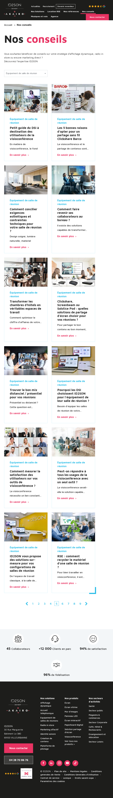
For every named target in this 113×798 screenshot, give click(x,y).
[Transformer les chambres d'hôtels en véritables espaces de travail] (26, 272)
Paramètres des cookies (52, 781)
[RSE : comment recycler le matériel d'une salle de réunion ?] (73, 526)
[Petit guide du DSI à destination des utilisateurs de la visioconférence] (26, 98)
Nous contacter (18, 748)
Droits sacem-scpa (84, 778)
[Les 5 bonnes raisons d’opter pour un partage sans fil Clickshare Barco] (73, 98)
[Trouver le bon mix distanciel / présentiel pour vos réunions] (26, 360)
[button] (26, 73)
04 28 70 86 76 (18, 759)
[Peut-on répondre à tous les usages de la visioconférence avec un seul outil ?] (73, 441)
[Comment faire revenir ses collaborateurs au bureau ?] (73, 179)
